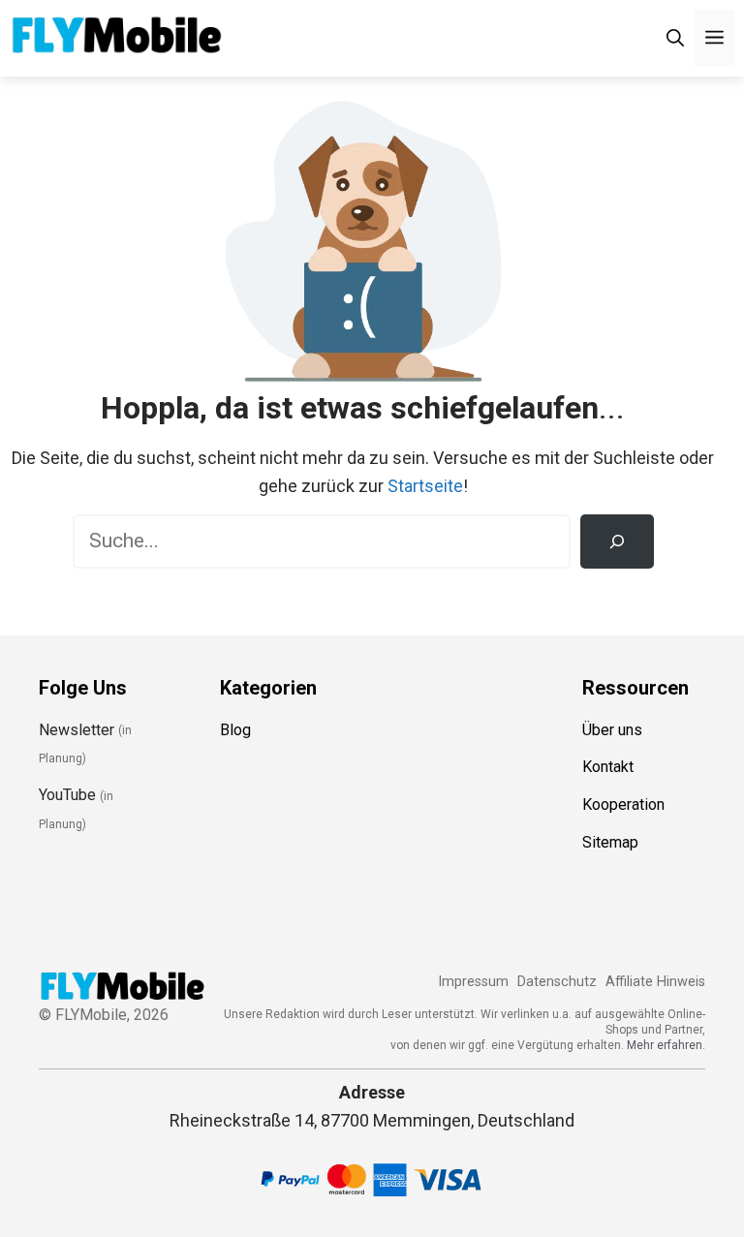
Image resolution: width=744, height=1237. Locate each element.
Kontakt (608, 767)
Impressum (473, 982)
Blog (235, 730)
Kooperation (623, 804)
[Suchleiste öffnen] (675, 38)
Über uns (612, 730)
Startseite (425, 486)
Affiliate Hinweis (655, 982)
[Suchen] (617, 541)
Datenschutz (557, 982)
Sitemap (610, 842)
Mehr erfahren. (666, 1045)
